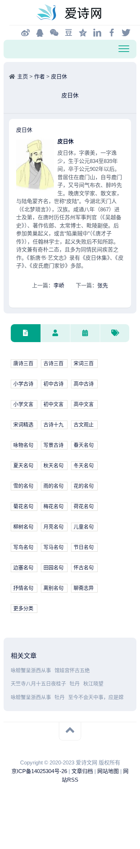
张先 (102, 285)
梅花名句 (53, 506)
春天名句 (84, 445)
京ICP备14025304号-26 (39, 771)
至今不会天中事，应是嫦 (95, 697)
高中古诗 (84, 384)
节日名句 (84, 547)
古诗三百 (53, 363)
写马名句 (53, 547)
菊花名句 (23, 506)
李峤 (58, 285)
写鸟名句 (23, 547)
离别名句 (53, 588)
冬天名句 (84, 465)
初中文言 (53, 404)
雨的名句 (53, 486)
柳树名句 (23, 527)
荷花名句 (84, 506)
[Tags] (115, 333)
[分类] (26, 333)
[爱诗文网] (70, 12)
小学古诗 (23, 384)
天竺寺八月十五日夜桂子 (38, 684)
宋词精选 (23, 425)
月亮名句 (53, 527)
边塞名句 (23, 568)
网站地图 (108, 771)
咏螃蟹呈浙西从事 (31, 670)
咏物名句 (23, 445)
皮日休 (59, 76)
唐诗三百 (23, 363)
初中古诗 (53, 384)
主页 (22, 76)
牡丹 (75, 684)
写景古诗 (53, 445)
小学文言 (23, 404)
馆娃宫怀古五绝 (72, 670)
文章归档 (82, 771)
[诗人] (55, 333)
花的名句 (84, 486)
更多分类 (23, 608)
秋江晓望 (93, 684)
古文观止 (84, 425)
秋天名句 (53, 465)
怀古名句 (84, 568)
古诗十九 (53, 425)
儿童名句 (84, 527)
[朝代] (85, 333)
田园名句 (53, 568)
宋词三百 (84, 363)
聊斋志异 (84, 588)
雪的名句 (23, 486)
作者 (39, 76)
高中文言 (84, 404)
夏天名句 (23, 465)
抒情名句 (23, 588)
